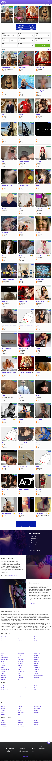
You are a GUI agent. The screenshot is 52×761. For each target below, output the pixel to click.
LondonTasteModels (41, 138)
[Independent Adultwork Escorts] (3, 2)
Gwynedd (20, 710)
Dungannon (3, 724)
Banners (33, 750)
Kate (3, 161)
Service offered (21, 38)
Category (20, 33)
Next (49, 14)
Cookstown (20, 722)
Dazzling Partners (23, 466)
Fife (35, 690)
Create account (22, 748)
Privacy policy (9, 750)
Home (4, 4)
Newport (36, 710)
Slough (2, 667)
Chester (36, 645)
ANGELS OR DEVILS (24, 490)
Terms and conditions (10, 748)
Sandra (38, 114)
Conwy (19, 708)
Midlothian (3, 694)
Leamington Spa (4, 657)
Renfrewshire (4, 698)
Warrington (3, 675)
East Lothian (37, 687)
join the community (35, 550)
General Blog (42, 748)
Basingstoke (4, 636)
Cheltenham (20, 645)
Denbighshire (37, 708)
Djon (20, 395)
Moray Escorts (21, 694)
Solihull (19, 667)
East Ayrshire (4, 687)
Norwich (36, 659)
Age (3, 43)
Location (36, 33)
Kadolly (38, 372)
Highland (3, 692)
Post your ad (26, 756)
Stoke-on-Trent (21, 671)
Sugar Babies (48, 4)
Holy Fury (38, 161)
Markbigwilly (22, 67)
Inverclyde (20, 692)
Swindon (3, 673)
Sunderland (36, 671)
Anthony (38, 232)
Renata (21, 419)
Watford (19, 675)
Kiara (37, 325)
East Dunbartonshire (22, 687)
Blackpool (3, 638)
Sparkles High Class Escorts (9, 279)
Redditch (20, 665)
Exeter (35, 649)
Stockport (3, 671)
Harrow (2, 653)
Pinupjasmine (39, 442)
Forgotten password (23, 751)
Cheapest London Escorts (8, 91)
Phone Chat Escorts (12, 575)
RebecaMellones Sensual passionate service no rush (15, 372)
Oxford (2, 661)
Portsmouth (20, 663)
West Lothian (37, 700)
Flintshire (3, 710)
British (19, 643)
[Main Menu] (50, 1)
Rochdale (36, 665)
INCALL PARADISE (40, 279)
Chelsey (4, 419)
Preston (36, 663)
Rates (3, 38)
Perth (35, 696)
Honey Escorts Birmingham (26, 372)
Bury (35, 643)
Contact (33, 748)
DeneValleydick (40, 91)
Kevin (3, 442)
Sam (3, 114)
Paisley (19, 696)
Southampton (37, 667)
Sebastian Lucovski (24, 161)
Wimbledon (20, 677)
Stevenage (36, 669)
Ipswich (19, 655)
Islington (36, 655)
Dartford (3, 649)
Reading (3, 665)
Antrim (2, 720)
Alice (37, 395)
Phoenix (21, 114)
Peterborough (21, 661)
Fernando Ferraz (23, 185)
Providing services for (40, 38)
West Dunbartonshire (22, 700)
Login (20, 750)
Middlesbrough (4, 659)
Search (43, 45)
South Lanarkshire (38, 698)
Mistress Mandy (23, 442)
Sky (20, 208)
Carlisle (2, 645)
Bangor (35, 720)
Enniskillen (20, 724)
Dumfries (36, 685)
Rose (20, 513)
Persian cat (5, 490)
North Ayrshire (37, 694)
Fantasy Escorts (40, 67)
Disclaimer (8, 751)
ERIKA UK (38, 185)
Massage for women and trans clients (11, 185)
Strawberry (5, 232)
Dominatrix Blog (42, 750)
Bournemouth (4, 641)
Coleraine (3, 722)
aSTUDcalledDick (6, 348)
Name (3, 33)
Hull (2, 655)
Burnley (36, 641)
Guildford (20, 651)
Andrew (4, 208)
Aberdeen (3, 685)
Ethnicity (20, 43)
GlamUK (38, 348)
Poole (2, 663)
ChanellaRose (5, 466)
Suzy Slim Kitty (40, 301)
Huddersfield (37, 653)
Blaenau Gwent (37, 706)
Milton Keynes (21, 659)
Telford (19, 673)
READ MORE (32, 603)
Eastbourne (20, 649)
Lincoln (19, 657)
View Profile (7, 20)
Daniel (20, 279)
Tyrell (20, 255)
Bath (19, 636)
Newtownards (21, 726)
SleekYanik (5, 301)
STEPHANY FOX (40, 419)
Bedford (36, 636)
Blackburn (20, 638)
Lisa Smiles (39, 255)
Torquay (36, 673)
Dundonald (36, 722)
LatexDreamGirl (23, 138)
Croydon (36, 647)
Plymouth (36, 661)
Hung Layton (39, 208)
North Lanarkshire (5, 696)
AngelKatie (39, 490)
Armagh (19, 720)
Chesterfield (3, 647)
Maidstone (36, 657)
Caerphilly (3, 708)
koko (37, 466)
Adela (20, 232)
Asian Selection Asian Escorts (27, 325)
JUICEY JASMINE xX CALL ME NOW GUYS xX (13, 325)
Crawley (19, 647)
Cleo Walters (39, 513)
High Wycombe (21, 653)
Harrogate (36, 651)
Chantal (21, 91)
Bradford (19, 641)
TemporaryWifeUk (6, 67)
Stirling (2, 700)
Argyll (19, 685)
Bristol (2, 643)
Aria (3, 138)
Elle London (5, 255)
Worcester (36, 677)
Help (33, 751)
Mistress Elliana (23, 301)
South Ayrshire (21, 698)
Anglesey (3, 706)
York (19, 679)
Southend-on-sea (5, 669)
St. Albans (20, 669)
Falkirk (19, 690)
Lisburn (36, 724)
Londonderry (4, 726)
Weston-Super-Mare (38, 675)
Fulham (2, 651)
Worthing (3, 679)
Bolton (35, 638)
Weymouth (3, 677)
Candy (3, 395)
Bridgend (20, 706)
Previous (2, 14)
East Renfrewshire (5, 690)
